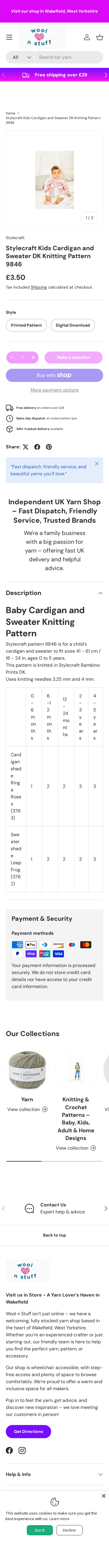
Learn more (59, 1518)
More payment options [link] (55, 390)
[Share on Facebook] (37, 447)
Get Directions (28, 1431)
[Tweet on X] (25, 447)
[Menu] (9, 37)
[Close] (104, 1496)
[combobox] (54, 57)
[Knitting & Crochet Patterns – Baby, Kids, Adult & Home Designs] (76, 1069)
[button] (99, 37)
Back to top (54, 1235)
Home (10, 113)
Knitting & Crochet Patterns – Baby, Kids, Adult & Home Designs (76, 1119)
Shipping (39, 287)
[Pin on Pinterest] (49, 447)
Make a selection (73, 357)
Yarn (27, 1099)
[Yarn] (27, 1069)
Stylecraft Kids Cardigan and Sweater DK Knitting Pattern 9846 (53, 120)
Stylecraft (15, 237)
